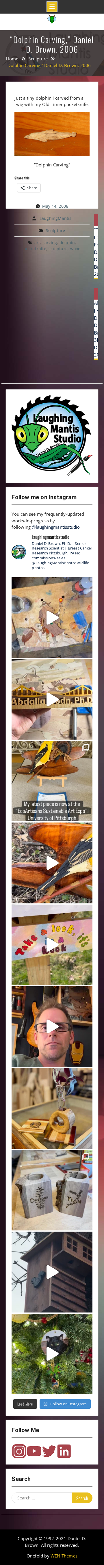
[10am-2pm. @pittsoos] (52, 781)
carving (49, 242)
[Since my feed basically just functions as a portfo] (52, 1272)
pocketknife (34, 248)
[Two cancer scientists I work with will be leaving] (52, 1190)
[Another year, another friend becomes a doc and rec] (52, 699)
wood (75, 248)
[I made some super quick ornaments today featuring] (52, 1354)
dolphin (67, 242)
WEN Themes (64, 1556)
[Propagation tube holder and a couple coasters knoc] (52, 1108)
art (37, 242)
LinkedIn (64, 1451)
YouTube (34, 1451)
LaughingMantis (56, 218)
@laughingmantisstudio (56, 527)
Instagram (19, 1451)
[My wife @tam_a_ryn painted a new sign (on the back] (52, 945)
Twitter (49, 1451)
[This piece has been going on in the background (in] (52, 617)
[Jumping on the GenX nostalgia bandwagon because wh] (52, 1026)
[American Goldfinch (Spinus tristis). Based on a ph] (52, 863)
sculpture (58, 248)
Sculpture (55, 230)
